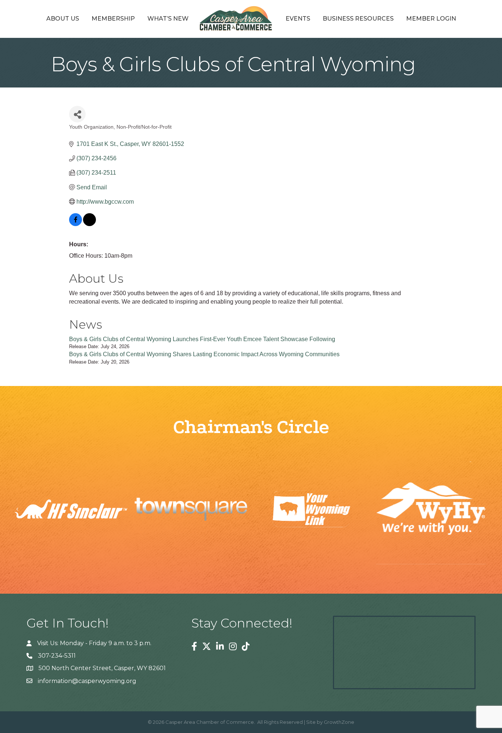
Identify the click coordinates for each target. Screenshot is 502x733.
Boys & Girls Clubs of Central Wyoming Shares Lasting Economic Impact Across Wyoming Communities (204, 354)
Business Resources (358, 18)
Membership (113, 18)
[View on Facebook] (75, 224)
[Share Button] (77, 114)
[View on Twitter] (89, 224)
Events (298, 18)
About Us (62, 18)
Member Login (431, 18)
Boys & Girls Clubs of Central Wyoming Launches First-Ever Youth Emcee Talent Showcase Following (202, 339)
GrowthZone (339, 722)
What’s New (168, 18)
